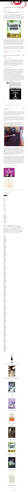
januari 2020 (5, 279)
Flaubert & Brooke (13, 18)
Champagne (20, 225)
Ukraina (15, 232)
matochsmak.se (5, 216)
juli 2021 (4, 269)
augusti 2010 (5, 342)
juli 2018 (4, 289)
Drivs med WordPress (14, 490)
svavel (6, 232)
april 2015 (4, 311)
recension (14, 231)
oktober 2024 (5, 247)
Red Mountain (17, 231)
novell (5, 231)
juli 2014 (4, 316)
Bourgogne (10, 225)
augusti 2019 (5, 282)
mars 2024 (5, 251)
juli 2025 (4, 242)
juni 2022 (4, 263)
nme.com (4, 221)
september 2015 (5, 308)
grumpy (5, 229)
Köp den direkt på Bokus (12, 441)
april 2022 (4, 264)
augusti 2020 (5, 275)
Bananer (4, 198)
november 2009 (5, 347)
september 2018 (5, 288)
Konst (4, 202)
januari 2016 (5, 306)
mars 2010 (5, 345)
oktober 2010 (5, 341)
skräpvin (21, 231)
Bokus (11, 380)
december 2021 (5, 266)
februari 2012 (5, 332)
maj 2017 (4, 297)
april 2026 (4, 237)
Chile (7, 226)
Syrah (7, 232)
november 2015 (5, 307)
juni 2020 (4, 276)
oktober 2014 (5, 314)
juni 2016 (4, 303)
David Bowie (15, 226)
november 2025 (5, 240)
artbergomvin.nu (5, 217)
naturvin (21, 230)
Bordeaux (7, 225)
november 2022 (5, 260)
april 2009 (4, 351)
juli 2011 (4, 336)
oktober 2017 (5, 294)
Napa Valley (19, 230)
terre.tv (4, 214)
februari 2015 (5, 312)
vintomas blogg (5, 219)
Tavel (13, 232)
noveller (7, 231)
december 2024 (5, 246)
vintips (19, 232)
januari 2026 (5, 239)
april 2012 (4, 331)
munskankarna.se (5, 222)
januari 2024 (5, 252)
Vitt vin (4, 211)
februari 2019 (5, 285)
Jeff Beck (15, 229)
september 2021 (5, 268)
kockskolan (20, 229)
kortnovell (23, 229)
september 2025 (5, 241)
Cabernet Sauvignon (15, 225)
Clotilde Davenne (11, 226)
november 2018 (5, 287)
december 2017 (5, 293)
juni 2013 (4, 323)
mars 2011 (5, 338)
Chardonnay (5, 226)
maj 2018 (4, 290)
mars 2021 (5, 271)
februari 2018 (5, 292)
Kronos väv (5, 230)
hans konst (11, 17)
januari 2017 (5, 299)
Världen (4, 209)
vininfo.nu (4, 218)
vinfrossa (17, 232)
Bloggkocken (5, 225)
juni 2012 (4, 330)
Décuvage (5, 108)
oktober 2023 (5, 254)
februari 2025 (5, 245)
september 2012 (5, 328)
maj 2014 (4, 317)
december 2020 (5, 273)
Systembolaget (10, 232)
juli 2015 (4, 309)
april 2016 (4, 304)
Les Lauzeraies (12, 230)
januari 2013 (5, 326)
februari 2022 (5, 265)
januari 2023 (5, 259)
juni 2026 (4, 236)
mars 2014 (5, 318)
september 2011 (5, 335)
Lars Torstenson (9, 10)
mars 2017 (5, 298)
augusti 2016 (5, 302)
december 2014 (5, 313)
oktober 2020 (5, 274)
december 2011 (5, 333)
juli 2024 (4, 249)
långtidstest (15, 230)
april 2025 (4, 244)
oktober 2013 (5, 321)
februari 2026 (5, 238)
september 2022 (5, 261)
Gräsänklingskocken (9, 229)
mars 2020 (5, 278)
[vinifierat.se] (23, 0)
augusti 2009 (5, 349)
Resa (4, 206)
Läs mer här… (11, 424)
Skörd (4, 232)
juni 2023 (4, 256)
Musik (4, 204)
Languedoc (8, 230)
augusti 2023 (5, 255)
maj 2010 (4, 344)
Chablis (18, 225)
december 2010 (5, 340)
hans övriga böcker (17, 17)
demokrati (18, 226)
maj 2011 (4, 337)
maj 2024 (4, 250)
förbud (19, 227)
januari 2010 (5, 346)
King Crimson (17, 229)
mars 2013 (5, 325)
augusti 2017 (5, 295)
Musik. (4, 101)
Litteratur (4, 203)
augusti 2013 (5, 322)
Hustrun (12, 229)
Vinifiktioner (8, 18)
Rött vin (4, 207)
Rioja (19, 231)
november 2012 (5, 327)
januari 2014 (5, 319)
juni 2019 (4, 283)
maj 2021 (4, 270)
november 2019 (5, 280)
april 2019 (4, 284)
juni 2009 (4, 350)
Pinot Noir (9, 231)
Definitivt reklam (5, 199)
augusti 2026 (5, 235)
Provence (12, 231)
